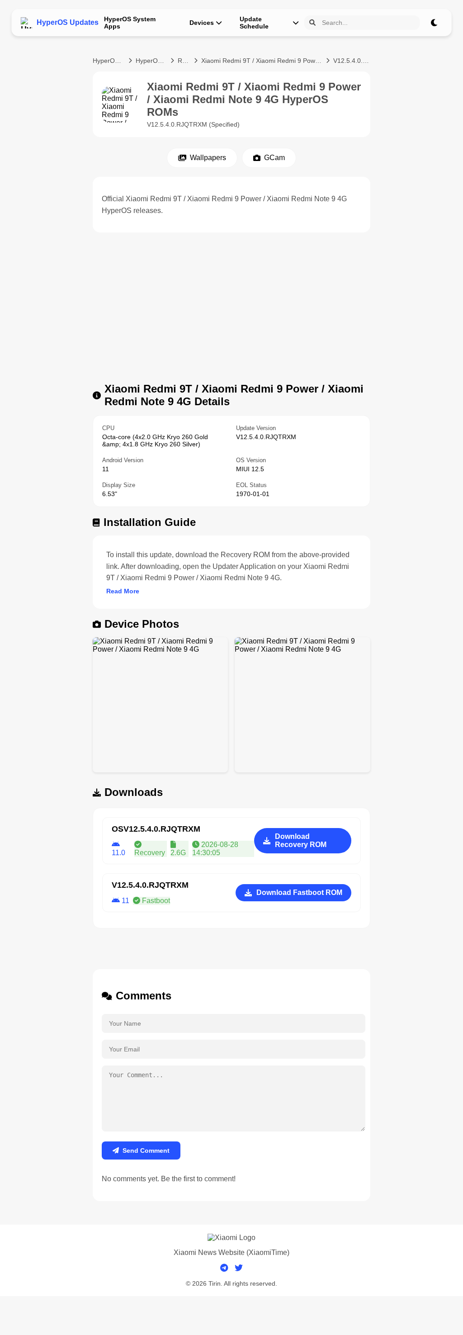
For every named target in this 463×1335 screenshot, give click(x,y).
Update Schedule (254, 22)
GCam (274, 157)
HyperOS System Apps (130, 22)
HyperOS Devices (151, 60)
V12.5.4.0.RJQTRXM (351, 60)
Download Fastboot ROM (299, 892)
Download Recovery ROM (300, 840)
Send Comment (146, 1150)
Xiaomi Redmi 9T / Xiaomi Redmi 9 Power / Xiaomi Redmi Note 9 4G (261, 60)
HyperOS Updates (109, 60)
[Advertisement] (231, 310)
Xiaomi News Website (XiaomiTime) (231, 1252)
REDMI (184, 60)
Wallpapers (208, 157)
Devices (201, 22)
